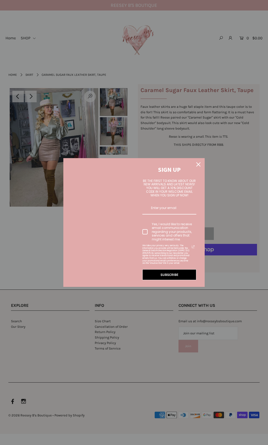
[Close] (198, 164)
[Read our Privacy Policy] (193, 247)
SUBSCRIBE (169, 275)
